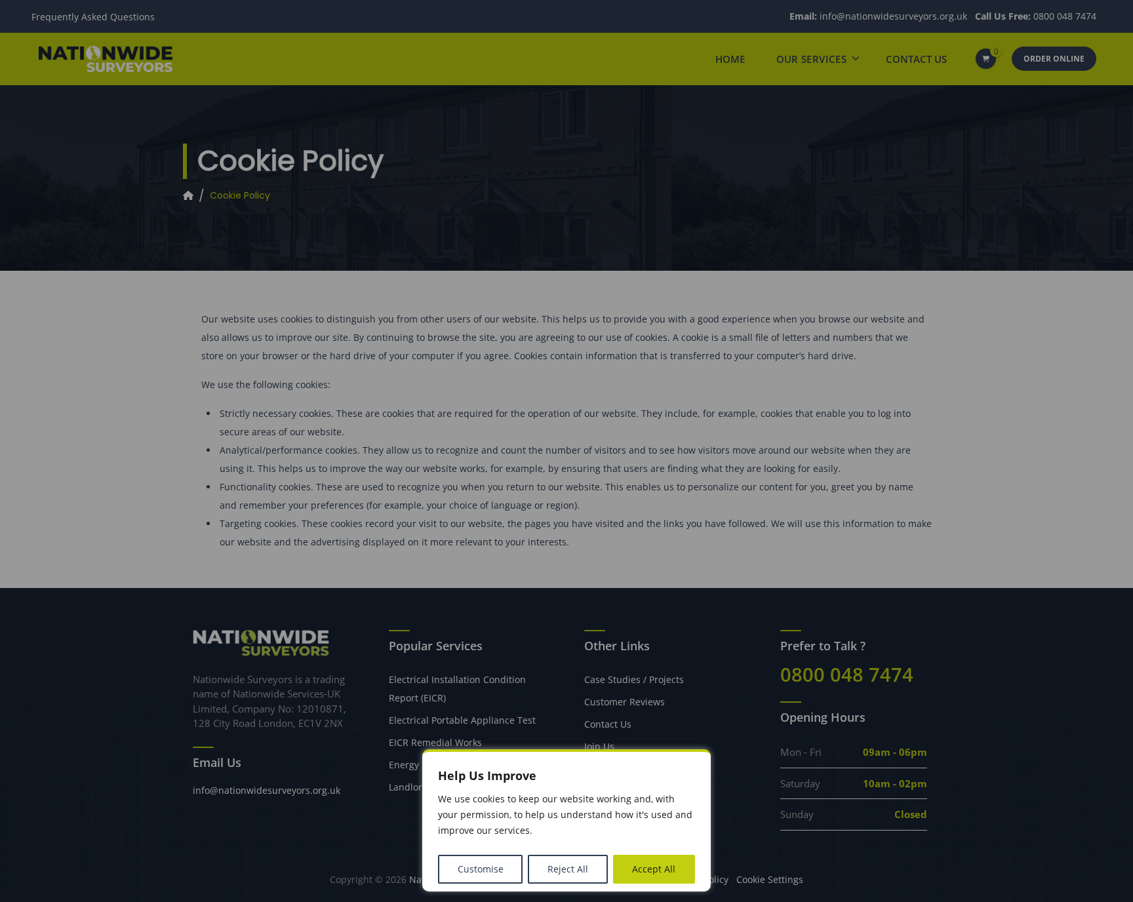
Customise (481, 869)
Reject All (567, 869)
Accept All (653, 869)
